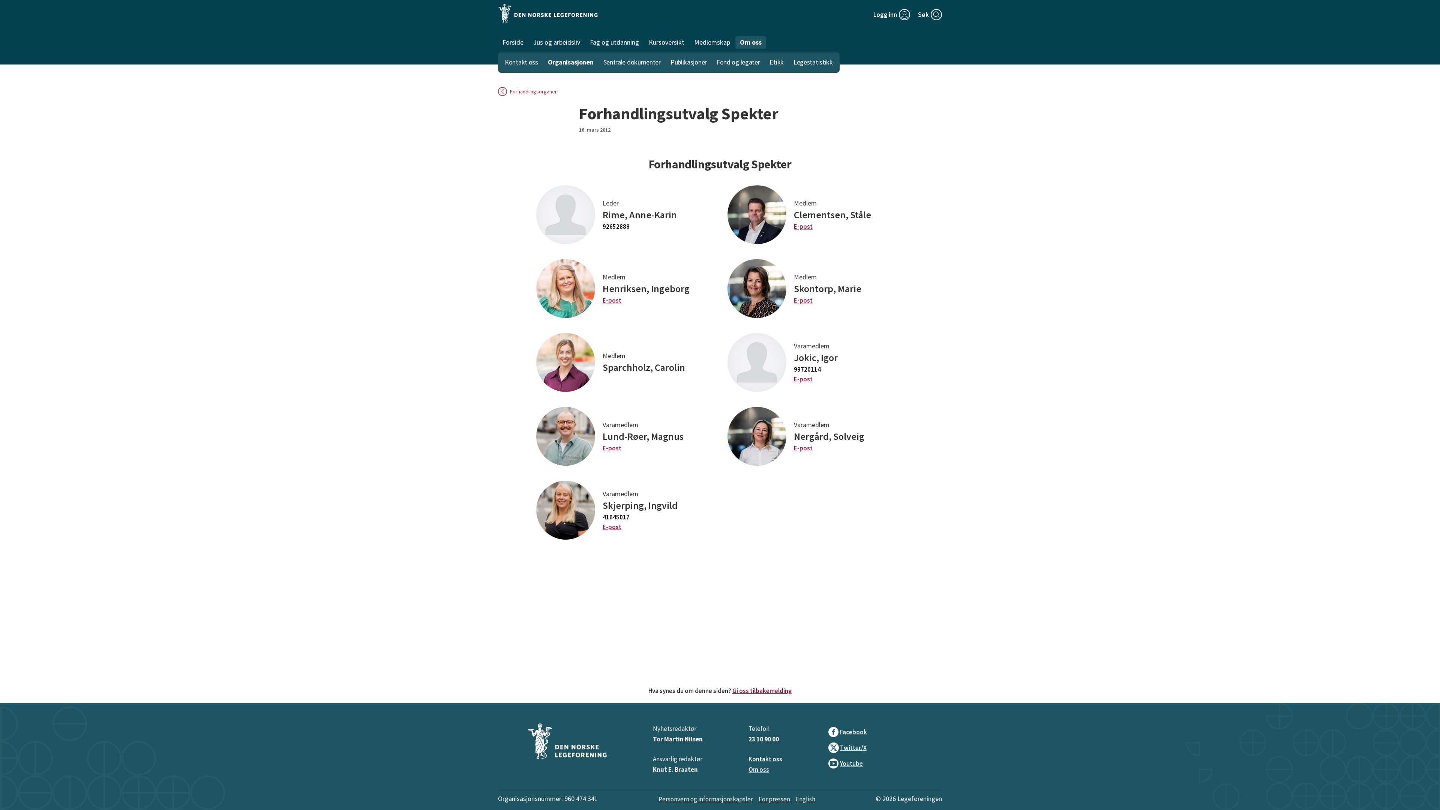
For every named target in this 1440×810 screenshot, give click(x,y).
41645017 (616, 517)
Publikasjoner (688, 62)
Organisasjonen (571, 62)
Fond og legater (738, 62)
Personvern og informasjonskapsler (705, 799)
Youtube (851, 763)
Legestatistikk (813, 62)
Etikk (777, 62)
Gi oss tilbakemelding (762, 691)
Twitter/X (853, 748)
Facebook (853, 732)
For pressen (774, 799)
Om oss (758, 769)
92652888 (616, 226)
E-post (803, 226)
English (805, 799)
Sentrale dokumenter (632, 62)
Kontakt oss (521, 62)
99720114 (807, 369)
